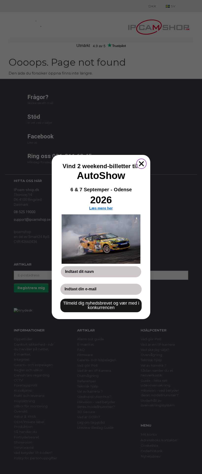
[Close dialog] (141, 164)
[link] (101, 239)
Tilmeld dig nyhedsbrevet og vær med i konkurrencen (101, 305)
